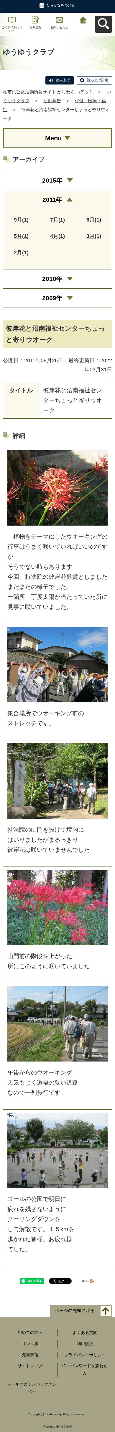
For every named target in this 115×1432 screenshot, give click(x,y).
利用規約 (85, 1343)
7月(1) (57, 220)
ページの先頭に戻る (75, 1310)
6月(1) (93, 220)
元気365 (66, 1426)
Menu (53, 138)
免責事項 (30, 1355)
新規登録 (36, 27)
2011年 (52, 199)
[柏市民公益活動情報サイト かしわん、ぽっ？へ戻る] (83, 19)
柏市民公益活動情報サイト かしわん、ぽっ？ (48, 91)
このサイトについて (11, 29)
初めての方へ (30, 1332)
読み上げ (63, 80)
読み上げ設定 (97, 80)
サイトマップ (30, 1365)
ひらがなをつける (61, 5)
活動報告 (52, 100)
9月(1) (21, 220)
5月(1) (21, 236)
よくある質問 (85, 1332)
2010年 (52, 278)
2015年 (52, 180)
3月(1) (93, 236)
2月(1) (21, 253)
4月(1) (57, 236)
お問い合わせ (59, 27)
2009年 (52, 298)
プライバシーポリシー (85, 1355)
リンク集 (30, 1343)
